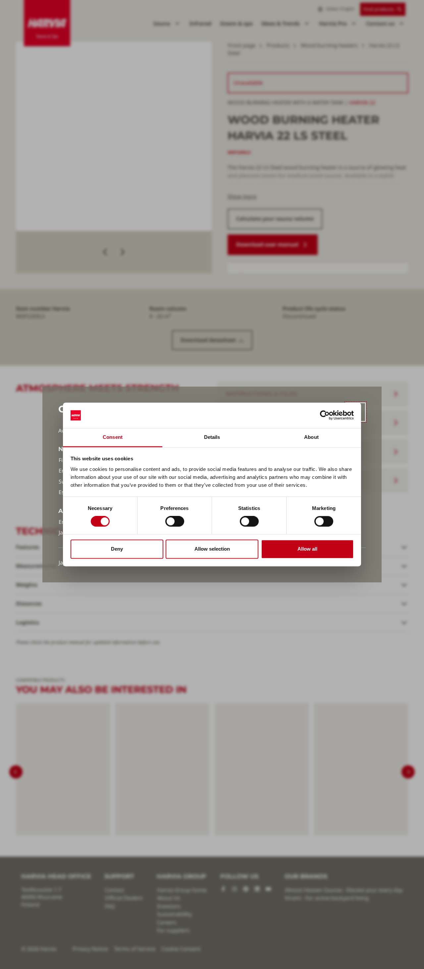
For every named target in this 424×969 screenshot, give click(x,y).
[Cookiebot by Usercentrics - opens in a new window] (325, 415)
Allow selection (212, 549)
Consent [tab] (113, 437)
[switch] (174, 521)
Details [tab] (212, 437)
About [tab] (311, 437)
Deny (117, 549)
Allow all (307, 549)
